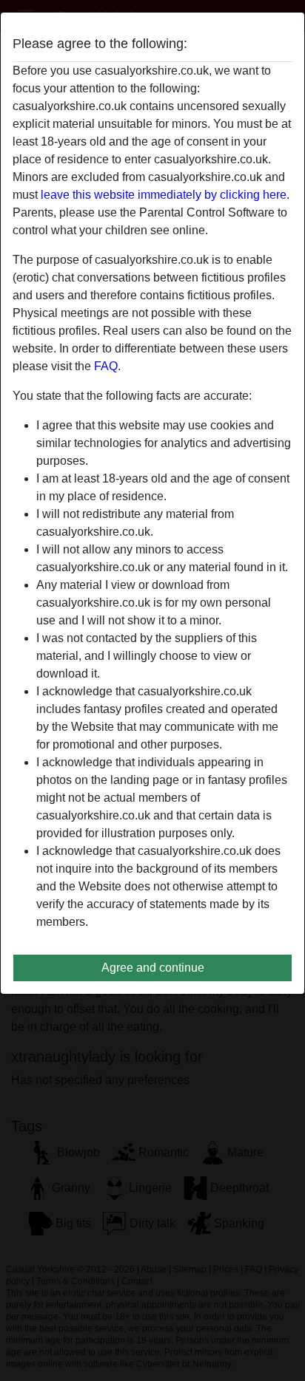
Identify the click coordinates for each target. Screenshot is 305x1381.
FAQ (106, 366)
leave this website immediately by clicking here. (165, 194)
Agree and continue (152, 967)
